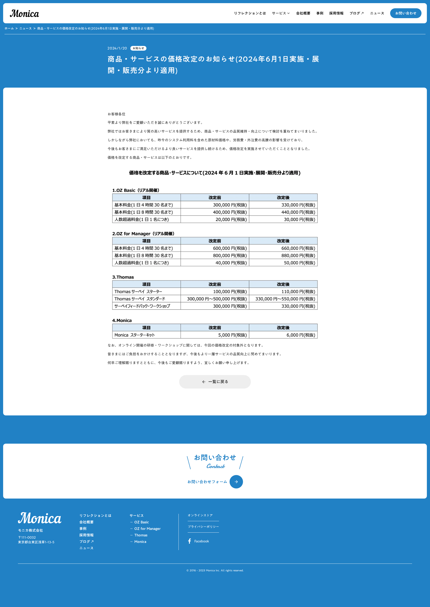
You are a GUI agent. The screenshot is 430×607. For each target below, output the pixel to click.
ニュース (25, 28)
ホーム (9, 28)
